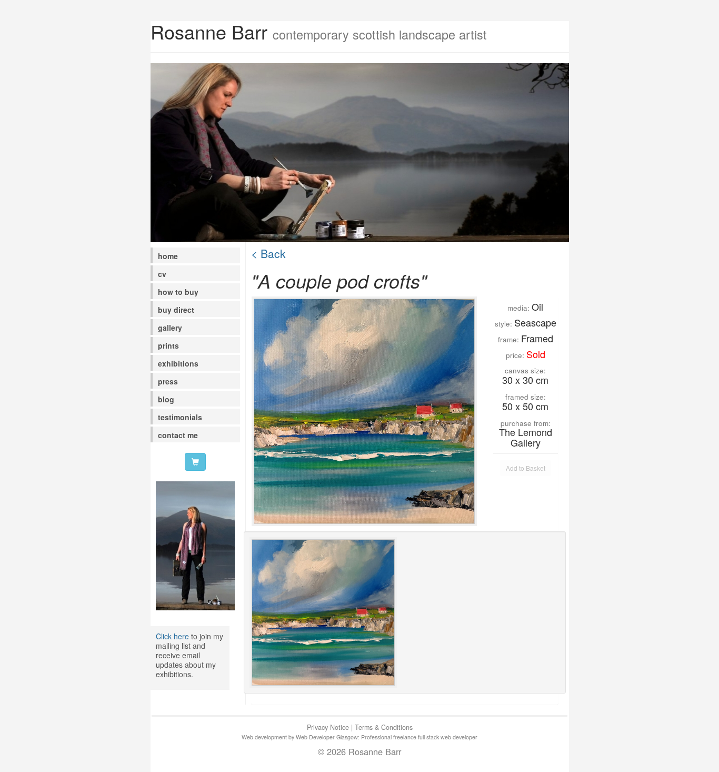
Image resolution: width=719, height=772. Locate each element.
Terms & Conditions (384, 727)
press (168, 381)
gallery (170, 327)
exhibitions (178, 363)
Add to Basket (525, 467)
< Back (268, 253)
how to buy (178, 291)
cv (162, 274)
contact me (178, 435)
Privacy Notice (328, 727)
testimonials (180, 417)
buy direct (176, 309)
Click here (172, 636)
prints (168, 345)
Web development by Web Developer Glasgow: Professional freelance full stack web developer (359, 737)
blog (166, 399)
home (168, 256)
